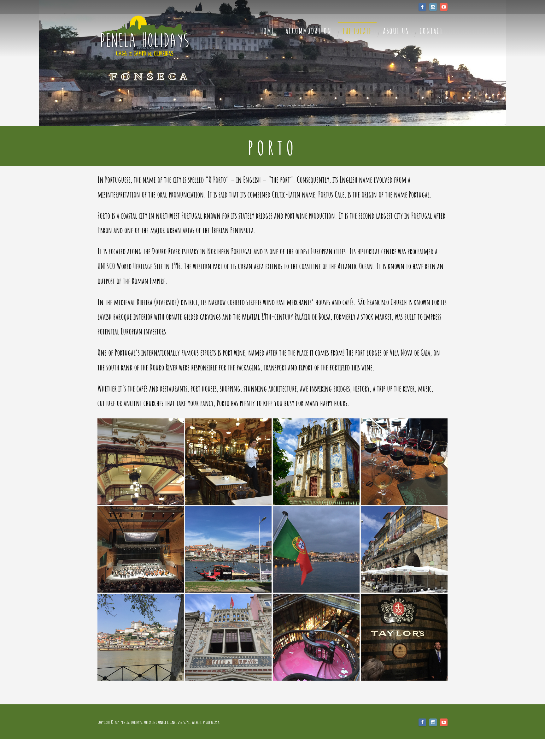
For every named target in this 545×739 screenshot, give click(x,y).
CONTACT (431, 31)
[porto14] (316, 637)
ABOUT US (396, 31)
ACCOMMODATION (308, 31)
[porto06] (140, 549)
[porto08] (316, 549)
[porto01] (140, 461)
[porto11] (404, 637)
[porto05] (404, 461)
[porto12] (140, 637)
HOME (267, 31)
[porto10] (404, 549)
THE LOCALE (357, 31)
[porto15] (228, 637)
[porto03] (316, 461)
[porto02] (228, 461)
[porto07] (228, 549)
